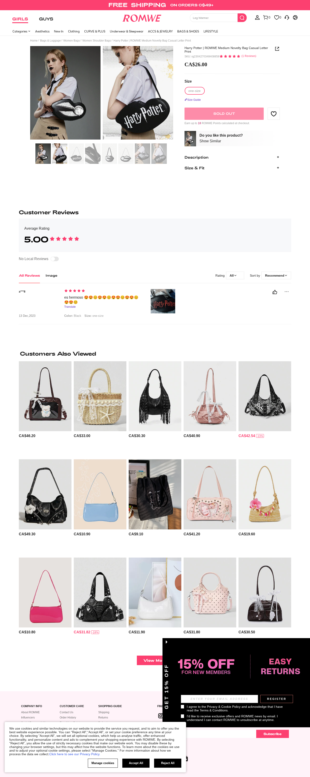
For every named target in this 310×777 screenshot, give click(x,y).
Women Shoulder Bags (96, 40)
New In (59, 31)
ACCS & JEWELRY (160, 31)
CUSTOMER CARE (72, 706)
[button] (274, 114)
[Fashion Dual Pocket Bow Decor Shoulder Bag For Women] (210, 396)
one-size (93, 315)
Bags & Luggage (50, 40)
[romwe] (142, 17)
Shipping (103, 712)
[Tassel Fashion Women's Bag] (155, 396)
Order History (68, 717)
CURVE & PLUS (94, 31)
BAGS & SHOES (188, 31)
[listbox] (257, 17)
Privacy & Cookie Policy (224, 706)
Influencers (28, 717)
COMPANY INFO (31, 706)
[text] (103, 291)
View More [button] (155, 660)
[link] (155, 5)
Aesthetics (42, 31)
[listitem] (45, 408)
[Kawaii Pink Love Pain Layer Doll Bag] (210, 494)
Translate (70, 306)
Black (72, 315)
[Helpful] (275, 292)
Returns (103, 717)
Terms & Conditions (214, 710)
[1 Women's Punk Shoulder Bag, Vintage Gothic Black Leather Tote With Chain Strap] (45, 494)
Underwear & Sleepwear (126, 31)
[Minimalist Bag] (45, 593)
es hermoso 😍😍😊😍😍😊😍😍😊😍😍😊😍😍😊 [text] (101, 299)
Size (188, 81)
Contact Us (66, 712)
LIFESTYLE (211, 31)
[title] (155, 353)
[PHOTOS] (101, 93)
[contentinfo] (27, 435)
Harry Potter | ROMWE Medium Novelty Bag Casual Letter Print (226, 49)
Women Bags (71, 40)
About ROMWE (30, 712)
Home (34, 40)
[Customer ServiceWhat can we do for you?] (287, 17)
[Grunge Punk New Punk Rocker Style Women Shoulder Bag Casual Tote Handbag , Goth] (100, 593)
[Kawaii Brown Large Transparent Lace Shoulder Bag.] (45, 396)
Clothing (74, 31)
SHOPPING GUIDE (110, 706)
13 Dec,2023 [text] (27, 315)
